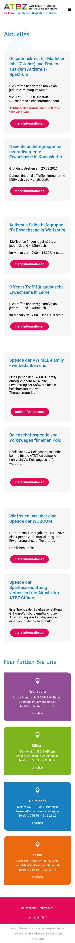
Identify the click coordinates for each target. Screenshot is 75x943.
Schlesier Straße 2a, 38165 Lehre (37, 861)
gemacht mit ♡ (37, 917)
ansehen (37, 713)
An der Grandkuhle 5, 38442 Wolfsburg (37, 697)
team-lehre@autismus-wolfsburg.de (37, 865)
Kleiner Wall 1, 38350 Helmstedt (37, 807)
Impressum (46, 908)
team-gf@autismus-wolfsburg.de (37, 756)
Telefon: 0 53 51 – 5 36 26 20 (37, 815)
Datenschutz (29, 908)
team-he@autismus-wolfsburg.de (37, 811)
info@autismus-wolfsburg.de (37, 702)
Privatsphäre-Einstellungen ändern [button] (30, 928)
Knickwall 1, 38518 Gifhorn (37, 751)
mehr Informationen (29, 123)
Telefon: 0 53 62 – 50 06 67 (37, 706)
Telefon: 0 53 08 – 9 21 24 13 (37, 869)
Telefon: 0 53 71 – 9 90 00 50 (37, 760)
